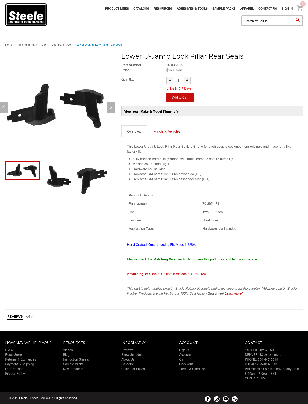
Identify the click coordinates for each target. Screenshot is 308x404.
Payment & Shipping (19, 364)
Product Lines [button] (117, 8)
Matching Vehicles (167, 131)
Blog (66, 354)
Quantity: (127, 79)
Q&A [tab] (29, 316)
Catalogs (141, 8)
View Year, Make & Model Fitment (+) (152, 111)
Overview (134, 131)
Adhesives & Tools (192, 8)
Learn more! (234, 293)
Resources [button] (163, 8)
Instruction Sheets (76, 359)
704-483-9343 (267, 364)
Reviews (127, 350)
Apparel (247, 8)
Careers (127, 364)
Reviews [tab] (15, 316)
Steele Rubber (27, 14)
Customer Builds (133, 368)
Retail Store (13, 354)
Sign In (287, 8)
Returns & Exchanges (20, 359)
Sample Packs (224, 8)
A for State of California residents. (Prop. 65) (166, 273)
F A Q (9, 350)
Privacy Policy (15, 373)
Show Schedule (132, 354)
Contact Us (267, 8)
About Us (127, 359)
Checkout (186, 364)
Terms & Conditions (193, 368)
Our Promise (14, 368)
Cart (182, 359)
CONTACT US (255, 378)
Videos (68, 350)
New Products (73, 368)
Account (185, 354)
